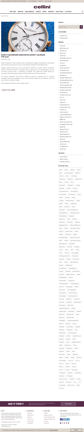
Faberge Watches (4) (65, 77)
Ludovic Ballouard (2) (65, 114)
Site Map (29, 417)
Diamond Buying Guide (49, 417)
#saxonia (68, 339)
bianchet (61, 382)
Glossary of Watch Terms (49, 419)
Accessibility (30, 423)
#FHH (60, 228)
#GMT (60, 240)
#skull (67, 342)
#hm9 (60, 253)
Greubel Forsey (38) (65, 90)
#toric (73, 351)
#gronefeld (72, 243)
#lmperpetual (62, 280)
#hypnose (61, 259)
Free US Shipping (32, 1)
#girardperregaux (63, 237)
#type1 (68, 354)
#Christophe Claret (63, 191)
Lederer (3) (63, 109)
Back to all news (9, 90)
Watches (13, 11)
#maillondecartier (63, 283)
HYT (80, 382)
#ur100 (67, 363)
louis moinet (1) (64, 112)
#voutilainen (78, 372)
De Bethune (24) (64, 70)
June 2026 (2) (63, 156)
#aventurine (62, 179)
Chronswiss (68, 382)
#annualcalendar (68, 173)
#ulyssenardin (62, 360)
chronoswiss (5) (64, 60)
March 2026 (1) (64, 159)
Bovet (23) (63, 53)
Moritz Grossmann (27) (66, 122)
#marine (61, 286)
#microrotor (62, 289)
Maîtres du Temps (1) (65, 117)
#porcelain (62, 317)
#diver (73, 206)
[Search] (81, 27)
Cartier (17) (63, 55)
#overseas (61, 302)
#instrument (76, 259)
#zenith (79, 379)
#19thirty (72, 169)
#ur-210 (78, 360)
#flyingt (61, 231)
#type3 (66, 357)
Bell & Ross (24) (64, 48)
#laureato (68, 271)
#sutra (74, 345)
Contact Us (40, 1)
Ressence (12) (64, 131)
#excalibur (70, 222)
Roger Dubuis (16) (65, 134)
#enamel (74, 219)
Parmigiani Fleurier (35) (66, 124)
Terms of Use (30, 419)
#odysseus (68, 299)
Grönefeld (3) (63, 92)
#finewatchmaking (75, 228)
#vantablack (62, 372)
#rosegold (61, 336)
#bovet (66, 182)
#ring (76, 329)
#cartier (68, 188)
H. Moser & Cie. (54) (65, 95)
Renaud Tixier (70, 385)
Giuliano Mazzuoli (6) (65, 87)
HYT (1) (62, 97)
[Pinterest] (66, 423)
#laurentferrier (76, 271)
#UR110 (61, 366)
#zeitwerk (72, 379)
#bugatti (78, 185)
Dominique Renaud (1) (66, 73)
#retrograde (70, 329)
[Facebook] (62, 423)
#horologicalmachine (64, 256)
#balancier (70, 179)
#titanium (61, 351)
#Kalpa (66, 262)
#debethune (74, 203)
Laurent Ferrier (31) (65, 107)
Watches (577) (64, 38)
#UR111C (68, 366)
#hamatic (69, 246)
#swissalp (61, 348)
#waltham (61, 376)
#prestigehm (62, 320)
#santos (68, 336)
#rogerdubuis (62, 333)
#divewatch (62, 209)
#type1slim (75, 354)
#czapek (61, 200)
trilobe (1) (62, 139)
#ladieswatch (69, 265)
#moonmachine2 (72, 292)
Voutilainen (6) (64, 146)
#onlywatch (77, 299)
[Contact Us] (61, 423)
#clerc (79, 194)
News (44, 11)
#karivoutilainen (74, 262)
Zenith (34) (63, 149)
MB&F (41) (62, 119)
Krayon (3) (62, 100)
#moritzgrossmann (73, 296)
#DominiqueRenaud (72, 209)
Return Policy (30, 415)
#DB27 (61, 203)
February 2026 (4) (65, 161)
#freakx (61, 234)
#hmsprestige (74, 253)
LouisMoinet (62, 385)
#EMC (68, 219)
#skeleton (61, 342)
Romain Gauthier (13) (65, 136)
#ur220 (61, 369)
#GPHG (66, 240)
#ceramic (75, 188)
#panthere (69, 302)
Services (51, 11)
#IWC (60, 262)
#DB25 (78, 200)
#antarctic (77, 173)
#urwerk (67, 369)
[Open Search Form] (82, 11)
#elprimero (62, 219)
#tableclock (69, 348)
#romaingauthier (72, 333)
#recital (74, 323)
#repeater (77, 326)
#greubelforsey (63, 243)
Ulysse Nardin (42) (65, 141)
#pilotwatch (71, 311)
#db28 (66, 203)
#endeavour (62, 222)
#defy (60, 206)
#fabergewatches (63, 225)
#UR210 (74, 366)
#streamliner (68, 345)
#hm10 (61, 249)
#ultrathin (79, 357)
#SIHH (74, 339)
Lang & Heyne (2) (64, 104)
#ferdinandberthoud (75, 225)
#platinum (61, 314)
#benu (61, 182)
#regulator (61, 326)
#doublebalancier (63, 213)
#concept (67, 197)
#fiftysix (66, 228)
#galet (75, 234)
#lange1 (61, 271)
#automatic (74, 176)
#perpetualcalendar (64, 308)
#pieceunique (62, 311)
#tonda (68, 351)
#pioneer (79, 311)
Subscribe (68, 403)
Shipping (29, 413)
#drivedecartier (63, 216)
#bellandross (78, 179)
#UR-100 (71, 360)
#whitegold (69, 376)
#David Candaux (70, 200)
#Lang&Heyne (62, 268)
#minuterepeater (71, 289)
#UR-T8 (61, 363)
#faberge (77, 222)
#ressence (61, 329)
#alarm (79, 169)
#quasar (61, 323)
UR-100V (61, 388)
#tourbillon (62, 354)
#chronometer (62, 194)
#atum (67, 176)
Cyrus (75, 382)
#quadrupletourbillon (73, 320)
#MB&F (77, 286)
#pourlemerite (70, 317)
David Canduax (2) (65, 68)
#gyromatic (62, 246)
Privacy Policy (30, 421)
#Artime (61, 176)
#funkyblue (68, 234)
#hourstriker (75, 256)
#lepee (78, 274)
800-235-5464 (48, 1)
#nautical (61, 299)
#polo (77, 314)
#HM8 (77, 249)
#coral (73, 197)
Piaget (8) (62, 127)
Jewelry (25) (63, 35)
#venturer (70, 372)
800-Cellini (17, 422)
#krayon (61, 265)
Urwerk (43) (63, 144)
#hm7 (72, 249)
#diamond (67, 206)
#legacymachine (70, 274)
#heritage (76, 246)
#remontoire (70, 326)
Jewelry (20, 11)
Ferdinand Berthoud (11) (66, 80)
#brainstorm (62, 185)
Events (38, 11)
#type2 (61, 357)
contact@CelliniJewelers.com (7, 422)
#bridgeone (70, 185)
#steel (60, 345)
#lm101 (71, 277)
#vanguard (74, 369)
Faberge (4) (63, 75)
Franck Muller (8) (64, 82)
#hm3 (66, 249)
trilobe (78, 385)
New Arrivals (29, 11)
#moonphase (62, 296)
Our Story (59, 11)
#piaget (73, 308)
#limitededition (63, 277)
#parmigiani (62, 305)
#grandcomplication (75, 240)
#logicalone (71, 280)
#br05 (72, 182)
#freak (76, 231)
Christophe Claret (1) (65, 58)
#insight (68, 259)
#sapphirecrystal (77, 336)
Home (2, 16)
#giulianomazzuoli (75, 237)
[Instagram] (68, 423)
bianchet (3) (63, 50)
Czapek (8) (63, 65)
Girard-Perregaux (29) (66, 85)
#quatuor (68, 323)
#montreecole (62, 292)
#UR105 (74, 363)
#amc (60, 173)
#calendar (61, 188)
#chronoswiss (72, 194)
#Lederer (61, 274)
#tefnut (76, 348)
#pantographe (77, 302)
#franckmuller (69, 231)
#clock (61, 197)
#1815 (60, 169)
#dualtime (71, 216)
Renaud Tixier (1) (64, 129)
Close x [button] (76, 430)
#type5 (72, 357)
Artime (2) (62, 45)
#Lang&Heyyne (72, 268)
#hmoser (67, 253)
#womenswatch (63, 379)
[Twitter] (64, 423)
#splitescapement (76, 342)
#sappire (61, 339)
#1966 (66, 169)
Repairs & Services (48, 415)
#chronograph (74, 191)
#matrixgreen (69, 286)
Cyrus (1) (62, 63)
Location (68, 11)
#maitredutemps (74, 283)
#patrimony (70, 305)
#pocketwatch (70, 314)
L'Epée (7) (62, 102)
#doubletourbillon (74, 213)
